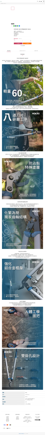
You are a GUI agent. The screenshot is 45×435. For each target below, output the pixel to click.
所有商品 (7, 417)
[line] (14, 26)
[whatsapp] (17, 26)
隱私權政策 (22, 433)
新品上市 (5, 3)
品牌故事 (7, 416)
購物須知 (17, 417)
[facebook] (15, 26)
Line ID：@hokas (37, 416)
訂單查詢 (17, 416)
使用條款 (20, 433)
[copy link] (19, 26)
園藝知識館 (7, 420)
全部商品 (2, 3)
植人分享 (7, 421)
